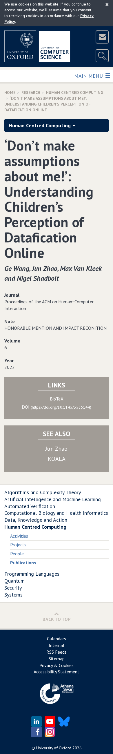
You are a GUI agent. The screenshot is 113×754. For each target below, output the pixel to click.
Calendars (56, 638)
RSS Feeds (56, 652)
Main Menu (89, 75)
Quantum (14, 580)
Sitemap (57, 658)
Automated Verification (29, 506)
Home (10, 92)
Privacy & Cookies (56, 665)
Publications (23, 563)
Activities (19, 536)
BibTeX (56, 399)
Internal (56, 645)
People (17, 554)
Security (13, 587)
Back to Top (57, 619)
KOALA (56, 459)
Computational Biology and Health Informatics (56, 513)
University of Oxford (53, 748)
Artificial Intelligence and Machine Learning (52, 499)
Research (30, 92)
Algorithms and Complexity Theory (42, 492)
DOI (56, 407)
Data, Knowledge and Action (35, 519)
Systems (13, 594)
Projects (18, 545)
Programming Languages (31, 573)
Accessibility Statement (56, 672)
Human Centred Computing (74, 92)
